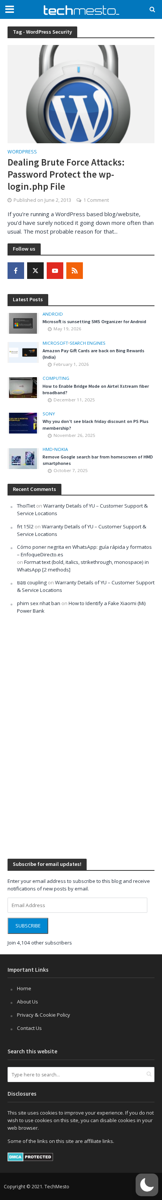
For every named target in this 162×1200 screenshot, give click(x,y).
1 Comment (96, 200)
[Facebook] (16, 270)
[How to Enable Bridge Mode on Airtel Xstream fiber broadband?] (23, 387)
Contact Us (29, 1028)
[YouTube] (55, 270)
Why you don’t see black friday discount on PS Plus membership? (95, 424)
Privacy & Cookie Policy (43, 1014)
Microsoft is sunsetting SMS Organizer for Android (94, 321)
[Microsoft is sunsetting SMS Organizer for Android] (23, 322)
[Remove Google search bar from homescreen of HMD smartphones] (23, 458)
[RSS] (74, 270)
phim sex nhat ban (38, 603)
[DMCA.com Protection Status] (30, 1156)
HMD (48, 449)
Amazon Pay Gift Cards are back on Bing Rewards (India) (93, 354)
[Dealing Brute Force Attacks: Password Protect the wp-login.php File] (81, 93)
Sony (49, 414)
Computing (56, 378)
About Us (27, 1001)
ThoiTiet (26, 505)
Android (53, 314)
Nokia (61, 449)
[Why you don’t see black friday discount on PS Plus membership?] (23, 422)
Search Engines (87, 343)
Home (24, 988)
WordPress (22, 152)
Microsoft (55, 343)
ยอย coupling (32, 582)
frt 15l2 (25, 526)
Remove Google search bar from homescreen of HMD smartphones (98, 460)
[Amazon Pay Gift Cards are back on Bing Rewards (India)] (23, 351)
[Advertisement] (64, 735)
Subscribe (28, 926)
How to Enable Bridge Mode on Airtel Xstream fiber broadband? (96, 389)
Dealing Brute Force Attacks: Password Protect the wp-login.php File (66, 174)
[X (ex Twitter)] (35, 270)
